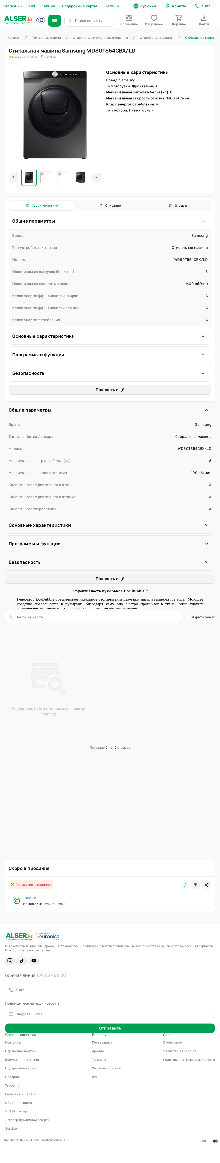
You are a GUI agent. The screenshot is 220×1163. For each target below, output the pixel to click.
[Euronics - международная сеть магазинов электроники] (40, 19)
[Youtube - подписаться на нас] (34, 960)
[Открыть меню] (54, 21)
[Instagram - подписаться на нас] (10, 960)
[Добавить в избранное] (184, 884)
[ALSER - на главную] (18, 20)
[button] (206, 884)
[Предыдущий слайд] (13, 177)
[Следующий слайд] (96, 177)
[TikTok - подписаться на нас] (22, 960)
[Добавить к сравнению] (195, 884)
